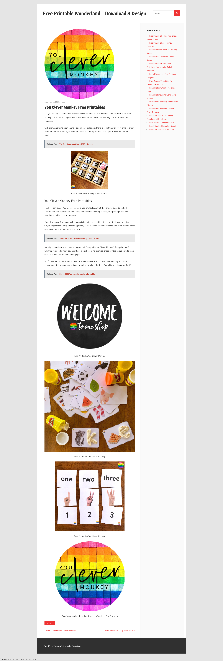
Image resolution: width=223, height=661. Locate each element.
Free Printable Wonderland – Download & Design (94, 13)
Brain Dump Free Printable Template (61, 630)
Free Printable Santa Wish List (161, 129)
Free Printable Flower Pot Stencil (162, 126)
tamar (63, 102)
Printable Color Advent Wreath (161, 122)
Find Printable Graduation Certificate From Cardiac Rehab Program (159, 67)
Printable (50, 623)
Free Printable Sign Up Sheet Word (119, 630)
